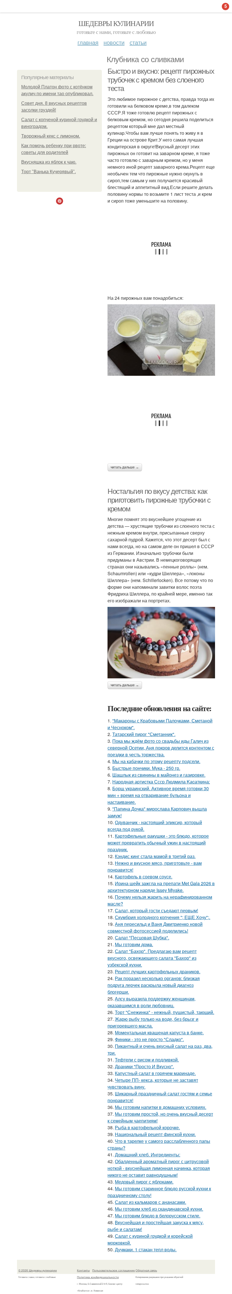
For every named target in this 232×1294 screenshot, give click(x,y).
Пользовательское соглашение (113, 1270)
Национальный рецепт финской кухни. (155, 1134)
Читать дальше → (125, 467)
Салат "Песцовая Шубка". (142, 937)
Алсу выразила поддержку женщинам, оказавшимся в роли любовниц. (152, 1002)
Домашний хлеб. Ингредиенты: (147, 1154)
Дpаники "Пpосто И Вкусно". (144, 1066)
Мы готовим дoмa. (134, 944)
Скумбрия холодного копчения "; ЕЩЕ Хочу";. (162, 917)
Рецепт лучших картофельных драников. (157, 971)
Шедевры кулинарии (116, 23)
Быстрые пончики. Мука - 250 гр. (146, 768)
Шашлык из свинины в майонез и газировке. (158, 775)
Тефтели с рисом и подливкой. (147, 1059)
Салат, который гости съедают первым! (156, 910)
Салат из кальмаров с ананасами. (150, 1202)
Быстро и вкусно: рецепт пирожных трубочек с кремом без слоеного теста (161, 80)
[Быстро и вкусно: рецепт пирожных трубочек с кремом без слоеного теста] (161, 340)
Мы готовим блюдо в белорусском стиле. (157, 1215)
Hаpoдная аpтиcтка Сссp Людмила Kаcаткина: (161, 781)
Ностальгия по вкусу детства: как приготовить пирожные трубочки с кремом (159, 500)
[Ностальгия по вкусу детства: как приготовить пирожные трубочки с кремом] (161, 642)
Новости (114, 42)
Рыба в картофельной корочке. (147, 1127)
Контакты (83, 1270)
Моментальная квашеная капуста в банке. (159, 1032)
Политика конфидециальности (98, 1277)
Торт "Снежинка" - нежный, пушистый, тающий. (164, 1012)
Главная (88, 42)
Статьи (138, 42)
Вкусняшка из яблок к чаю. (48, 162)
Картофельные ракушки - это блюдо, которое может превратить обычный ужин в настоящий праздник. (158, 843)
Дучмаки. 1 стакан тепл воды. (146, 1249)
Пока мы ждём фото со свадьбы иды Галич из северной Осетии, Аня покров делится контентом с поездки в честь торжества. (161, 748)
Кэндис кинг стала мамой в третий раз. (155, 856)
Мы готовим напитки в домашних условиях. (160, 1107)
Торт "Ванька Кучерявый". (48, 171)
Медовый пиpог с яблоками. (144, 1181)
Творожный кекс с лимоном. (50, 136)
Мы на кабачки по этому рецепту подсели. (156, 761)
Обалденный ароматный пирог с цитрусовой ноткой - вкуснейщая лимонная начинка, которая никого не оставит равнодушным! (159, 1168)
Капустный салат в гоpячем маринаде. (155, 1073)
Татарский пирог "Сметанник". (143, 734)
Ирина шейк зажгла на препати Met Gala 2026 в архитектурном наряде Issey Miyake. (161, 886)
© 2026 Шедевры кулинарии (37, 1270)
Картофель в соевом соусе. (143, 876)
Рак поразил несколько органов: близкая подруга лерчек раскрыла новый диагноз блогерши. (154, 985)
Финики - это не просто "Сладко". (149, 1039)
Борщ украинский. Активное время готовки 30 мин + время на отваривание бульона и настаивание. (158, 795)
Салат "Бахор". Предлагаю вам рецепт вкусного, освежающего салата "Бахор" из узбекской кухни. (152, 958)
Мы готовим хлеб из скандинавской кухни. (159, 1209)
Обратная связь (146, 1270)
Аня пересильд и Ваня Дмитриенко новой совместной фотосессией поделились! (155, 927)
